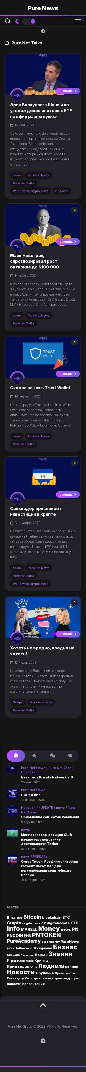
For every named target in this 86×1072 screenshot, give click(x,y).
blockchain (51, 918)
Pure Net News (39, 175)
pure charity (51, 941)
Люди (46, 965)
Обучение (45, 973)
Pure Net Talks (24, 183)
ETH (74, 923)
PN (75, 929)
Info (13, 928)
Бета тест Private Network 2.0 (47, 777)
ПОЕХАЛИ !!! (32, 795)
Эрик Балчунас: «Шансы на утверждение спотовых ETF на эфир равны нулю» (41, 110)
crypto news (31, 923)
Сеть (29, 978)
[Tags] (70, 756)
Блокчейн (27, 955)
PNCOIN (15, 935)
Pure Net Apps (60, 768)
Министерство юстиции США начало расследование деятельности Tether (46, 839)
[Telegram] (43, 31)
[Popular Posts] (34, 756)
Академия (43, 948)
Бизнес (65, 947)
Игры (11, 961)
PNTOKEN (46, 934)
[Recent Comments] (52, 756)
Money (49, 928)
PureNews (70, 941)
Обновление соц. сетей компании (50, 817)
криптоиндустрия (66, 978)
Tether (20, 948)
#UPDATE (46, 808)
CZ (43, 923)
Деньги (40, 955)
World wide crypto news (30, 191)
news (17, 175)
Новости (62, 191)
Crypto (14, 922)
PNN (27, 936)
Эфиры (18, 702)
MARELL (29, 929)
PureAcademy (24, 941)
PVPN (10, 948)
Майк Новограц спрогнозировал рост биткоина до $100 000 (34, 261)
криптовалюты (43, 978)
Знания (60, 954)
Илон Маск (25, 960)
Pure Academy (41, 702)
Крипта (41, 960)
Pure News (43, 8)
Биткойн (13, 955)
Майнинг (71, 966)
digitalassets (58, 923)
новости (14, 984)
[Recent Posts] (16, 756)
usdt (29, 948)
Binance (14, 917)
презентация (33, 984)
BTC (66, 917)
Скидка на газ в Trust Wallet (40, 387)
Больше (66, 91)
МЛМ (59, 966)
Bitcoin (32, 917)
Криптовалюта (22, 966)
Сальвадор (15, 978)
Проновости (65, 973)
